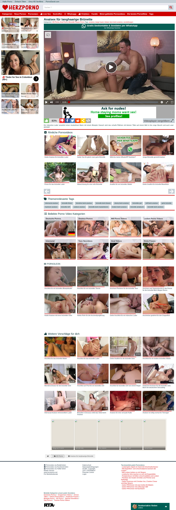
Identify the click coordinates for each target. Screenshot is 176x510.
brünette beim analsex (155, 207)
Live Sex (47, 14)
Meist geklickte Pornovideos (112, 14)
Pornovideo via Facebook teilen (57, 467)
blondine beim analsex (84, 203)
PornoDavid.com (52, 2)
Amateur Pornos (85, 219)
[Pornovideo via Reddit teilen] (77, 120)
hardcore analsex (51, 207)
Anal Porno (64, 22)
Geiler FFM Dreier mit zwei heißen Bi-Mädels (137, 485)
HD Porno (55, 22)
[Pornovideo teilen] (83, 120)
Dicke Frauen (150, 241)
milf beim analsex (152, 203)
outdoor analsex (79, 207)
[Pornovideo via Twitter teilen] (72, 120)
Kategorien (7, 14)
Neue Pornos (20, 14)
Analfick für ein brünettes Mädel (121, 184)
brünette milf (65, 207)
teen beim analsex (116, 22)
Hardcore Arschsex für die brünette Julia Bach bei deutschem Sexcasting (157, 386)
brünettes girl (137, 203)
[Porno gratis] (20, 11)
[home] (47, 456)
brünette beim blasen (103, 203)
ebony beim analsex (122, 203)
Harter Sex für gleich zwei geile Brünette (91, 157)
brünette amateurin (137, 207)
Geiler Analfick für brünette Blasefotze (156, 184)
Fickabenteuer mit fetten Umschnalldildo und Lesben (140, 476)
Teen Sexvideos (85, 241)
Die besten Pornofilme (137, 14)
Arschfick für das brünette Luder (88, 358)
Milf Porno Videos (119, 219)
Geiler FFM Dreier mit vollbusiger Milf (135, 487)
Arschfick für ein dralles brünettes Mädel (157, 358)
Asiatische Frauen (72, 497)
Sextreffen (57, 14)
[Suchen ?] (170, 7)
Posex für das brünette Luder (54, 184)
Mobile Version (49, 470)
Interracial (50, 241)
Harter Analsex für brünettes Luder (56, 157)
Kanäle (94, 14)
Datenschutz (86, 465)
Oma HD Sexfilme (36, 2)
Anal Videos (116, 241)
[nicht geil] (62, 120)
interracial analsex (51, 203)
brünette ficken (67, 203)
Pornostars (33, 14)
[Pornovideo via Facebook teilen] (67, 120)
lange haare (99, 22)
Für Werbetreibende (51, 474)
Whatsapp (71, 14)
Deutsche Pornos (53, 219)
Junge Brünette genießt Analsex (154, 157)
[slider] (113, 102)
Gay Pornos (48, 500)
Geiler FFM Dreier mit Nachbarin (133, 489)
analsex (92, 22)
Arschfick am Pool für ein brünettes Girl (90, 386)
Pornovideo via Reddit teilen (56, 465)
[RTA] (49, 506)
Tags (151, 14)
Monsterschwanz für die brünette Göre (57, 386)
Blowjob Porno (49, 498)
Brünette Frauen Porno (77, 22)
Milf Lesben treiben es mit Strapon (134, 472)
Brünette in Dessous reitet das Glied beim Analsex (91, 413)
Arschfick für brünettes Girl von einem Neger (125, 386)
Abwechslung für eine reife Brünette (89, 184)
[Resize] (167, 102)
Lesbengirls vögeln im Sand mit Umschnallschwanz (140, 467)
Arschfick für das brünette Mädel (55, 358)
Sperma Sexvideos (71, 498)
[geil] (46, 120)
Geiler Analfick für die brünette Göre (122, 358)
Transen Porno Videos (62, 500)
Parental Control (88, 472)
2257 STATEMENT (88, 470)
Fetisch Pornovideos (57, 497)
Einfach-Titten (20, 2)
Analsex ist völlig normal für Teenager (156, 413)
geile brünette (166, 203)
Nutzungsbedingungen (90, 467)
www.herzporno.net (50, 472)
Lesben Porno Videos (153, 219)
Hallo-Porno (7, 2)
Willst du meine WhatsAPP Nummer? (123, 157)
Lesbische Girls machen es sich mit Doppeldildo (139, 474)
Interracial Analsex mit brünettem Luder (58, 413)
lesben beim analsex (119, 207)
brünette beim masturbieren (98, 207)
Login (84, 474)
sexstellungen (128, 22)
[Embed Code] (88, 120)
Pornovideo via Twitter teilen (56, 469)
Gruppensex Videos (65, 495)
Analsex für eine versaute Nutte (121, 413)
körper (107, 22)
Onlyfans (85, 14)
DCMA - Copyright (88, 469)
